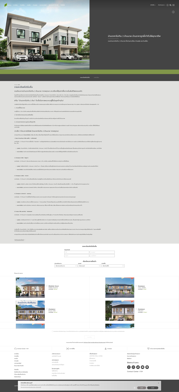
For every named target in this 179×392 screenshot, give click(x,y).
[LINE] (147, 367)
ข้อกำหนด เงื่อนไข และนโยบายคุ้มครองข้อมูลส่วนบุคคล (94, 342)
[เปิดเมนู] (173, 5)
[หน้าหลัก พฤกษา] (7, 5)
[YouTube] (143, 367)
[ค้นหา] (170, 5)
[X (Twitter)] (138, 367)
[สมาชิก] (167, 5)
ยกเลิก (141, 388)
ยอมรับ (152, 388)
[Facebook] (129, 367)
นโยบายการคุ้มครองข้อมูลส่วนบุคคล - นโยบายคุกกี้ (31, 387)
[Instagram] (134, 367)
